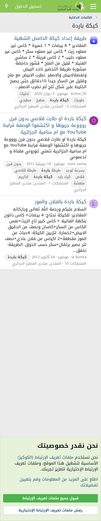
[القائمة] (93, 6)
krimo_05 (78, 93)
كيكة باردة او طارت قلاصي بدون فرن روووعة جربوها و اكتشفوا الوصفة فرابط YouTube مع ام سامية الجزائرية (44, 125)
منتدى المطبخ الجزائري (31, 106)
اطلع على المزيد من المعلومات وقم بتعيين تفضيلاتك (59, 482)
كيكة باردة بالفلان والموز (60, 201)
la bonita (79, 256)
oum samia (77, 163)
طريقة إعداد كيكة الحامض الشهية (50, 38)
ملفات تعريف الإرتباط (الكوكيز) (46, 457)
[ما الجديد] (6, 6)
